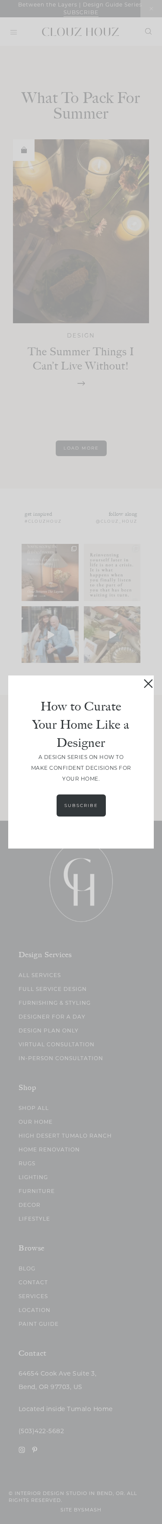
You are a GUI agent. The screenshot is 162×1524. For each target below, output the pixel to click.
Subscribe (81, 805)
